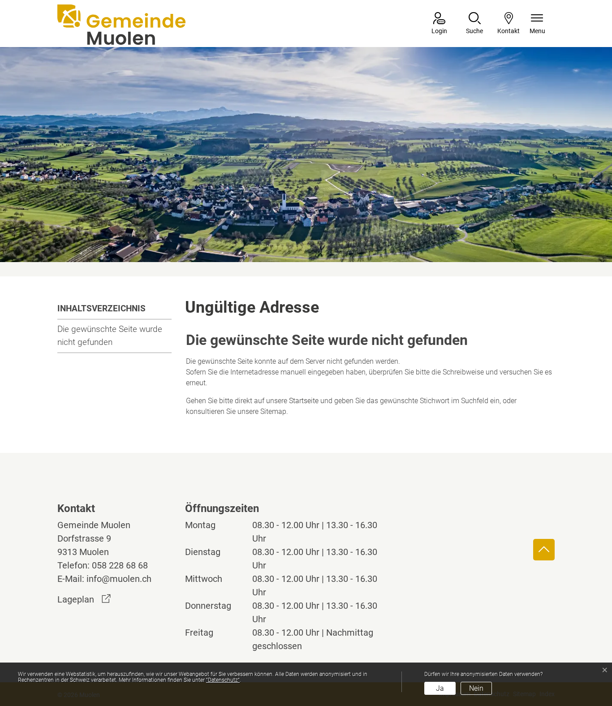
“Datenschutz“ (223, 680)
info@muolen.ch (118, 578)
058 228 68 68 (120, 565)
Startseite (304, 400)
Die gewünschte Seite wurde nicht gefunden (109, 335)
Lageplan (84, 599)
